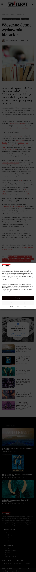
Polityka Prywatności (21, 306)
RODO (11, 306)
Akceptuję (18, 298)
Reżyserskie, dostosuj (18, 303)
